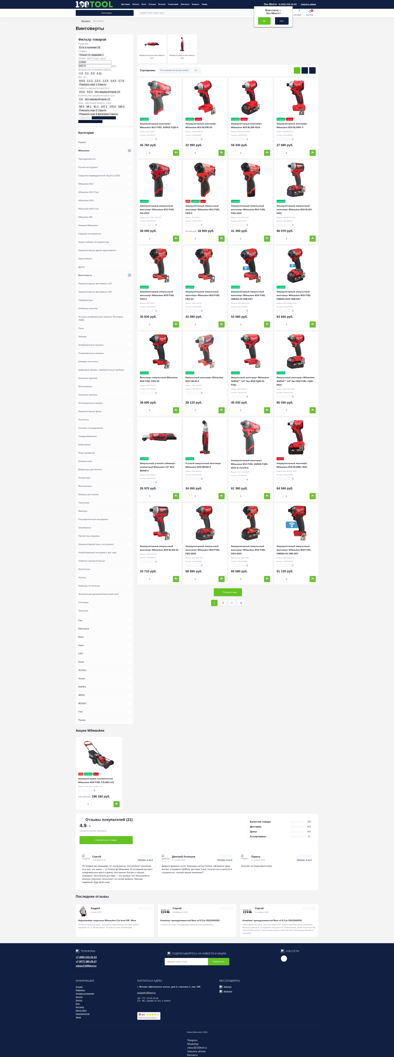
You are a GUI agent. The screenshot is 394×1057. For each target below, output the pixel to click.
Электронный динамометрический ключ (98, 594)
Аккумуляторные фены (90, 411)
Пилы (81, 328)
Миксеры (82, 511)
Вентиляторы (85, 486)
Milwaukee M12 (86, 184)
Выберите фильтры (104, 117)
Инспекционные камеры (90, 403)
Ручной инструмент (88, 167)
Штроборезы (84, 527)
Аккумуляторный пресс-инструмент (96, 544)
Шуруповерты (85, 258)
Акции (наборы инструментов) (93, 242)
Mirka (81, 637)
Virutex (81, 678)
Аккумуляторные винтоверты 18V (95, 292)
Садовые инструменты (89, 233)
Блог (144, 4)
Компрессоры (85, 461)
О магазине (173, 4)
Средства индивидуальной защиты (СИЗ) (99, 175)
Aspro (81, 645)
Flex (80, 620)
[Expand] (129, 142)
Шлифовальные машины (91, 345)
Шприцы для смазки (88, 494)
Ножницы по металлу (89, 585)
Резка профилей (86, 453)
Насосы (82, 577)
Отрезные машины (87, 394)
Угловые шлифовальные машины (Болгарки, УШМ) (100, 318)
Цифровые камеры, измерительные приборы (101, 370)
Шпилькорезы (85, 386)
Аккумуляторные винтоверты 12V (95, 283)
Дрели (81, 267)
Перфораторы (85, 300)
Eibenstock (83, 628)
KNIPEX (82, 687)
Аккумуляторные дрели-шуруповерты (97, 250)
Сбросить (84, 117)
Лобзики (82, 336)
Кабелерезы (84, 444)
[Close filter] (108, 40)
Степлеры (83, 602)
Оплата (135, 4)
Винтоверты (85, 275)
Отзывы (152, 4)
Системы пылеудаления (90, 428)
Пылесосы (83, 419)
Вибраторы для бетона (90, 469)
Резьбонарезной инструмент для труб (97, 552)
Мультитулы (84, 569)
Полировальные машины (91, 353)
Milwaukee (85, 21)
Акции (204, 4)
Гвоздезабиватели (87, 436)
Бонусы (195, 4)
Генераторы (84, 478)
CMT (80, 653)
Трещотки (83, 610)
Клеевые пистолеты (88, 361)
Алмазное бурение (87, 378)
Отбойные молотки (88, 308)
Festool (82, 142)
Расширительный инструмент (93, 519)
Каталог (162, 4)
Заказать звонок (308, 4)
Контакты (185, 4)
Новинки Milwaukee (88, 225)
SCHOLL (82, 670)
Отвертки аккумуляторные (91, 561)
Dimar (81, 662)
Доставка (125, 4)
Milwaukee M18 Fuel (88, 208)
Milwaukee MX (85, 217)
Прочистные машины (89, 536)
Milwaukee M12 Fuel (88, 192)
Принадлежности (87, 159)
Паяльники (83, 502)
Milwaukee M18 (86, 200)
